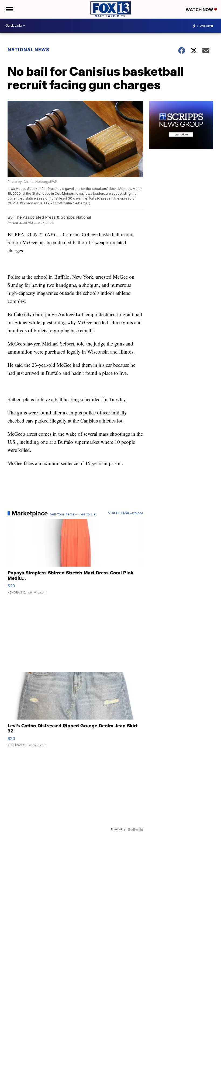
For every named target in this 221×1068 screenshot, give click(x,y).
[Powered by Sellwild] (135, 829)
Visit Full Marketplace (125, 513)
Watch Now (200, 9)
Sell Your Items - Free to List (73, 514)
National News (28, 49)
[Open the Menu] (9, 9)
